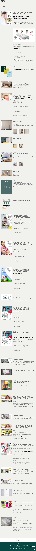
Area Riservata (18, 540)
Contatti (31, 539)
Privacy (10, 548)
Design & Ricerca (10, 539)
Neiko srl (25, 548)
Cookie (13, 548)
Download (15, 539)
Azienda (5, 539)
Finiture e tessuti (23, 539)
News (27, 539)
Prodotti (19, 539)
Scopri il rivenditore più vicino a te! (17, 409)
